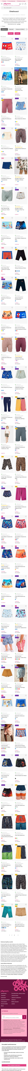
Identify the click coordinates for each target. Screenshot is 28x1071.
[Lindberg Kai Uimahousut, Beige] (1, 360)
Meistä (2, 1005)
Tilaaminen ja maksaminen (16, 997)
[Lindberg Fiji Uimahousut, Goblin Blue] (3, 121)
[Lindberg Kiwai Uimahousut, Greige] (15, 151)
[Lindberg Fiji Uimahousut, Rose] (1, 121)
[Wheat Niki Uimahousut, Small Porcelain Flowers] (15, 927)
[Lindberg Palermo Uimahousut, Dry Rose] (15, 360)
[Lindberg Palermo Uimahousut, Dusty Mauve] (16, 360)
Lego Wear (20, 974)
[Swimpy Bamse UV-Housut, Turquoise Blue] (5, 927)
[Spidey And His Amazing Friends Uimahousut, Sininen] (15, 330)
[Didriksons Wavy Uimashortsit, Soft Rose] (15, 420)
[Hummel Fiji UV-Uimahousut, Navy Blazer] (1, 420)
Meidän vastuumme (15, 1001)
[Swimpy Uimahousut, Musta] (3, 927)
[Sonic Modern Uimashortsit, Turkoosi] (1, 91)
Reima (12, 974)
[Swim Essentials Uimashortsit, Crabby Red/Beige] (5, 659)
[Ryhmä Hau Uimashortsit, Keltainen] (1, 330)
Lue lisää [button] (18, 24)
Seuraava (18, 935)
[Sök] (2, 7)
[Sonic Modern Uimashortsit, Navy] (3, 91)
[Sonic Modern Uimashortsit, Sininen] (1, 539)
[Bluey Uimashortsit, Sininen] (15, 121)
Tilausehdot (3, 995)
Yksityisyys (13, 999)
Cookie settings (4, 1001)
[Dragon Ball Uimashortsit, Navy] (15, 599)
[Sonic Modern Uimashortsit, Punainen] (3, 539)
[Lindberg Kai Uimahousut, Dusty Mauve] (3, 360)
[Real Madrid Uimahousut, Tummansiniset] (1, 181)
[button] (2, 4)
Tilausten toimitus (14, 995)
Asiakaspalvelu (3, 993)
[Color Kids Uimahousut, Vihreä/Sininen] (16, 838)
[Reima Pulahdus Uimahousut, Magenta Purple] (15, 509)
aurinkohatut (20, 968)
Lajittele (17, 33)
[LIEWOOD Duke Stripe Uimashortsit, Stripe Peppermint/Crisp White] (15, 390)
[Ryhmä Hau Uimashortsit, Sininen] (3, 330)
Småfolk (15, 974)
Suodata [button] (10, 33)
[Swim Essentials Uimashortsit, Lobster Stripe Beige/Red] (3, 659)
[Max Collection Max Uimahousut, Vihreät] (1, 211)
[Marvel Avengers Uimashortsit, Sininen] (1, 569)
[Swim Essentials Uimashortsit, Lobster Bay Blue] (1, 659)
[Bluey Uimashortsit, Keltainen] (16, 121)
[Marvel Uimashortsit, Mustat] (15, 778)
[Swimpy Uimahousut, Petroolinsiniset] (15, 300)
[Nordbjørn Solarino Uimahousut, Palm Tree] (16, 181)
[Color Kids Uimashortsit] (15, 838)
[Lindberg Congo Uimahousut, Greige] (15, 897)
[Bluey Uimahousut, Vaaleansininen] (1, 718)
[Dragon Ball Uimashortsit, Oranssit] (15, 569)
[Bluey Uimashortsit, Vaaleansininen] (3, 390)
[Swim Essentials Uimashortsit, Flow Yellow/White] (15, 91)
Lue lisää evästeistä (6, 1061)
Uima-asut (18, 14)
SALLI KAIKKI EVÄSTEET (14, 1065)
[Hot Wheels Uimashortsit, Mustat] (1, 808)
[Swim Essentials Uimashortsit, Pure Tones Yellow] (16, 91)
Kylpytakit (11, 29)
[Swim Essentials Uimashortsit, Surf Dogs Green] (4, 659)
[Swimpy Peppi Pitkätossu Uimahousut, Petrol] (1, 927)
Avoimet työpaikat (4, 1003)
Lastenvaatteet (6, 14)
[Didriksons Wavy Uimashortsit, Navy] (16, 420)
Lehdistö (13, 1003)
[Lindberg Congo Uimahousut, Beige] (16, 897)
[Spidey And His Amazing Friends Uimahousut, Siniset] (15, 748)
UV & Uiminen (12, 14)
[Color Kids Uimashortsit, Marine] (15, 808)
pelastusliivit (7, 969)
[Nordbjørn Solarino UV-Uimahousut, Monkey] (15, 181)
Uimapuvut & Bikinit (20, 29)
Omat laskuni (3, 997)
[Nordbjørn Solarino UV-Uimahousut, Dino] (1, 509)
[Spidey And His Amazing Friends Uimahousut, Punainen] (16, 330)
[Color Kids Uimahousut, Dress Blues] (1, 897)
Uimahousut (23, 14)
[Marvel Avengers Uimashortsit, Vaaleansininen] (3, 569)
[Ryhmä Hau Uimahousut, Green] (1, 241)
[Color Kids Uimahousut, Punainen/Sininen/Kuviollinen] (1, 838)
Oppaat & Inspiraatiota (5, 999)
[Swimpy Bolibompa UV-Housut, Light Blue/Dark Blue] (4, 927)
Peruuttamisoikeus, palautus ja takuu (18, 993)
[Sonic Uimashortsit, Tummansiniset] (1, 778)
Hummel (9, 974)
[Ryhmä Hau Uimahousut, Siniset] (1, 300)
